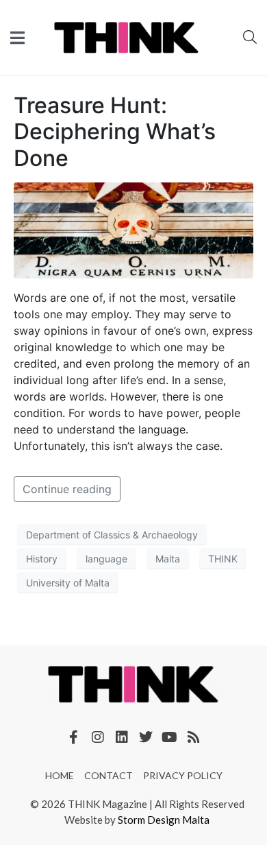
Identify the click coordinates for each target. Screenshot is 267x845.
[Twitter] (146, 737)
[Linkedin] (122, 737)
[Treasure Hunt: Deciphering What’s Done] (133, 230)
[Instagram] (98, 737)
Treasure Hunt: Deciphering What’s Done (115, 131)
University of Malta (68, 582)
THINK (223, 558)
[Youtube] (170, 737)
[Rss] (194, 737)
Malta (167, 558)
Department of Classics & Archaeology (112, 534)
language (106, 558)
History (42, 558)
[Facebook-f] (74, 737)
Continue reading (67, 489)
